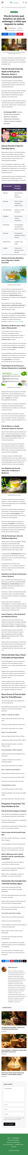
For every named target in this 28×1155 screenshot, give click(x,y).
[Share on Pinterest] (19, 34)
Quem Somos (15, 1138)
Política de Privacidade (13, 1142)
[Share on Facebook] (5, 34)
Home (2, 7)
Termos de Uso (19, 1144)
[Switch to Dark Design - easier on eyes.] (23, 2)
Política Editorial (8, 1144)
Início (9, 1138)
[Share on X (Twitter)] (12, 34)
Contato (14, 1146)
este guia (11, 565)
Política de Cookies (13, 1140)
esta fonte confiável (17, 321)
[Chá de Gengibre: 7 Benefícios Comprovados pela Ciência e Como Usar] (14, 1041)
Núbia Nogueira (12, 28)
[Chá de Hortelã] (14, 2)
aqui (2, 650)
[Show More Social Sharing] (25, 34)
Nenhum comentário (11, 30)
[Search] (26, 2)
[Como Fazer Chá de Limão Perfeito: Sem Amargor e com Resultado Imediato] (14, 1064)
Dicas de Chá (14, 12)
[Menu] (2, 2)
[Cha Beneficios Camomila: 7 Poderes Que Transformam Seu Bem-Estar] (14, 1018)
